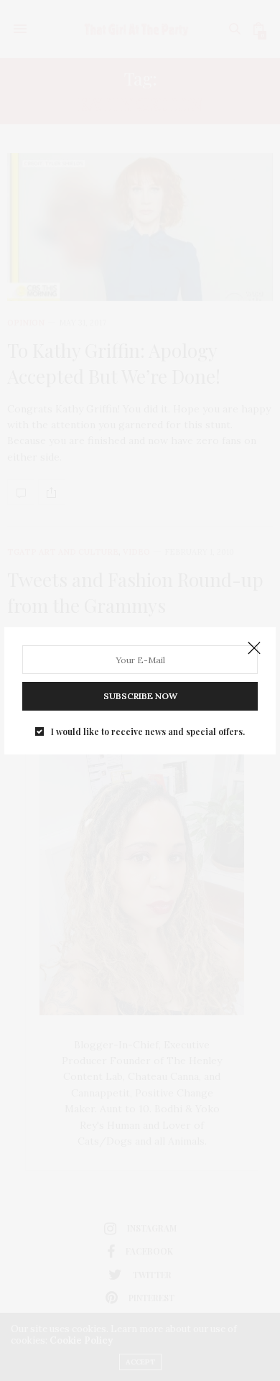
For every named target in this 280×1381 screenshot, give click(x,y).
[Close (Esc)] (254, 648)
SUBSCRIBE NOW (140, 695)
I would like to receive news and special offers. (148, 731)
